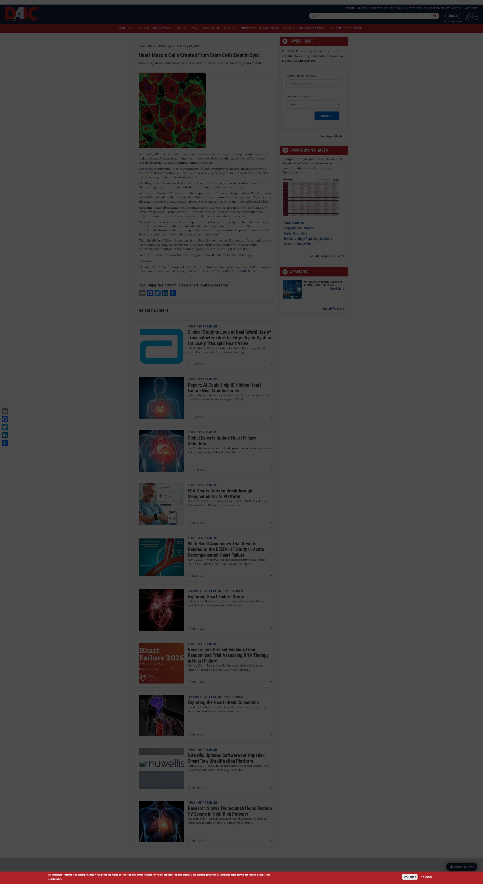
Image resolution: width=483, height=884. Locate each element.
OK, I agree (410, 876)
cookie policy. (55, 878)
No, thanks (426, 876)
